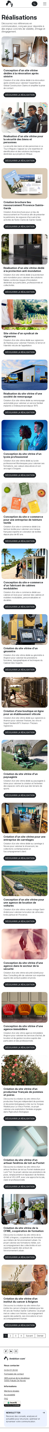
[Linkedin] (11, 1351)
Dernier (40, 1335)
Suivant (29, 1335)
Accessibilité (9, 1394)
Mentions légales (11, 1391)
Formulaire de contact (14, 1374)
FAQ (6, 1398)
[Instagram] (16, 1351)
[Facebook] (6, 1351)
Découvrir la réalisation (19, 95)
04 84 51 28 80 (11, 1370)
